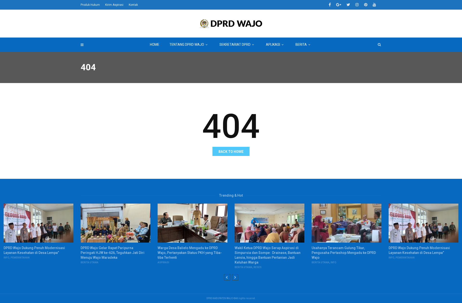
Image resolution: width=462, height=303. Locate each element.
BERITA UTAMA (89, 262)
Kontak (133, 4)
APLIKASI (273, 44)
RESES (258, 267)
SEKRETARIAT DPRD (234, 44)
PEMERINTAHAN (20, 257)
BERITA (301, 44)
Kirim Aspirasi (114, 4)
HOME (154, 44)
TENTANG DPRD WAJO (186, 44)
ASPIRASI (163, 262)
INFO (6, 257)
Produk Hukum (90, 4)
